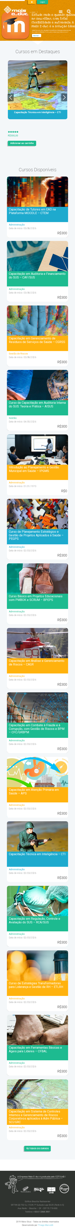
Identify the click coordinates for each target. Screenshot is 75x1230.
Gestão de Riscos (18, 353)
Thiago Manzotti (45, 1225)
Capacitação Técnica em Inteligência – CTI (37, 854)
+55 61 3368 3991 (41, 1212)
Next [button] (64, 97)
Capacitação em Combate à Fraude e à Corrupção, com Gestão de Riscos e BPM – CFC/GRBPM (36, 728)
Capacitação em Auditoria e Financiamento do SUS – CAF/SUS (37, 275)
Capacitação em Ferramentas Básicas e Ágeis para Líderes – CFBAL (35, 1049)
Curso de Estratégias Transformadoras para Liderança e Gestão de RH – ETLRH (36, 984)
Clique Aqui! (35, 35)
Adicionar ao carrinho (22, 140)
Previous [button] (11, 97)
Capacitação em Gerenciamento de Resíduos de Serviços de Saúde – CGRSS (37, 340)
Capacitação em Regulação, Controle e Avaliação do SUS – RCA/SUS (34, 920)
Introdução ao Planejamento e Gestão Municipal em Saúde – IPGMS (34, 469)
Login (42, 2)
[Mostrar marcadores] (32, 2)
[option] (37, 101)
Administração (17, 224)
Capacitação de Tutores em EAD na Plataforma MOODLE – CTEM (32, 211)
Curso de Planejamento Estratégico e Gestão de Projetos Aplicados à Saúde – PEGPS (36, 535)
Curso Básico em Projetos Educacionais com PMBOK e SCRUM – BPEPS (35, 597)
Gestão (13, 418)
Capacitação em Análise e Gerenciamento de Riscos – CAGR (36, 662)
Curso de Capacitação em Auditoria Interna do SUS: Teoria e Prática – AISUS (37, 404)
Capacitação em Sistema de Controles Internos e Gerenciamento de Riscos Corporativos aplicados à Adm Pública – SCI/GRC (36, 1117)
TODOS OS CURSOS (39, 1148)
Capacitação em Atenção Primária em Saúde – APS (34, 791)
